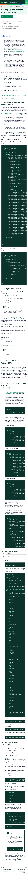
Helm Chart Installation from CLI (9, 28)
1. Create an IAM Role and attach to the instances (12, 21)
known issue (18, 836)
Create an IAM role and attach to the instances (15, 95)
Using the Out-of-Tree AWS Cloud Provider (10, 26)
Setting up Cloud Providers (7, 870)
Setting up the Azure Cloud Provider (21, 871)
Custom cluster (13, 138)
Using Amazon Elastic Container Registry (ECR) (11, 25)
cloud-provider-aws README (12, 89)
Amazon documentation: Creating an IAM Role (13, 112)
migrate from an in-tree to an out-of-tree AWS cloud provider (14, 52)
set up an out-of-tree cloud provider (14, 47)
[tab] (3, 388)
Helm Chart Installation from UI (9, 29)
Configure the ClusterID (9, 98)
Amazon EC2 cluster (15, 132)
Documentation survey (7, 16)
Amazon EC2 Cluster (16, 317)
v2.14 (11, 6)
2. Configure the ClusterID (7, 23)
